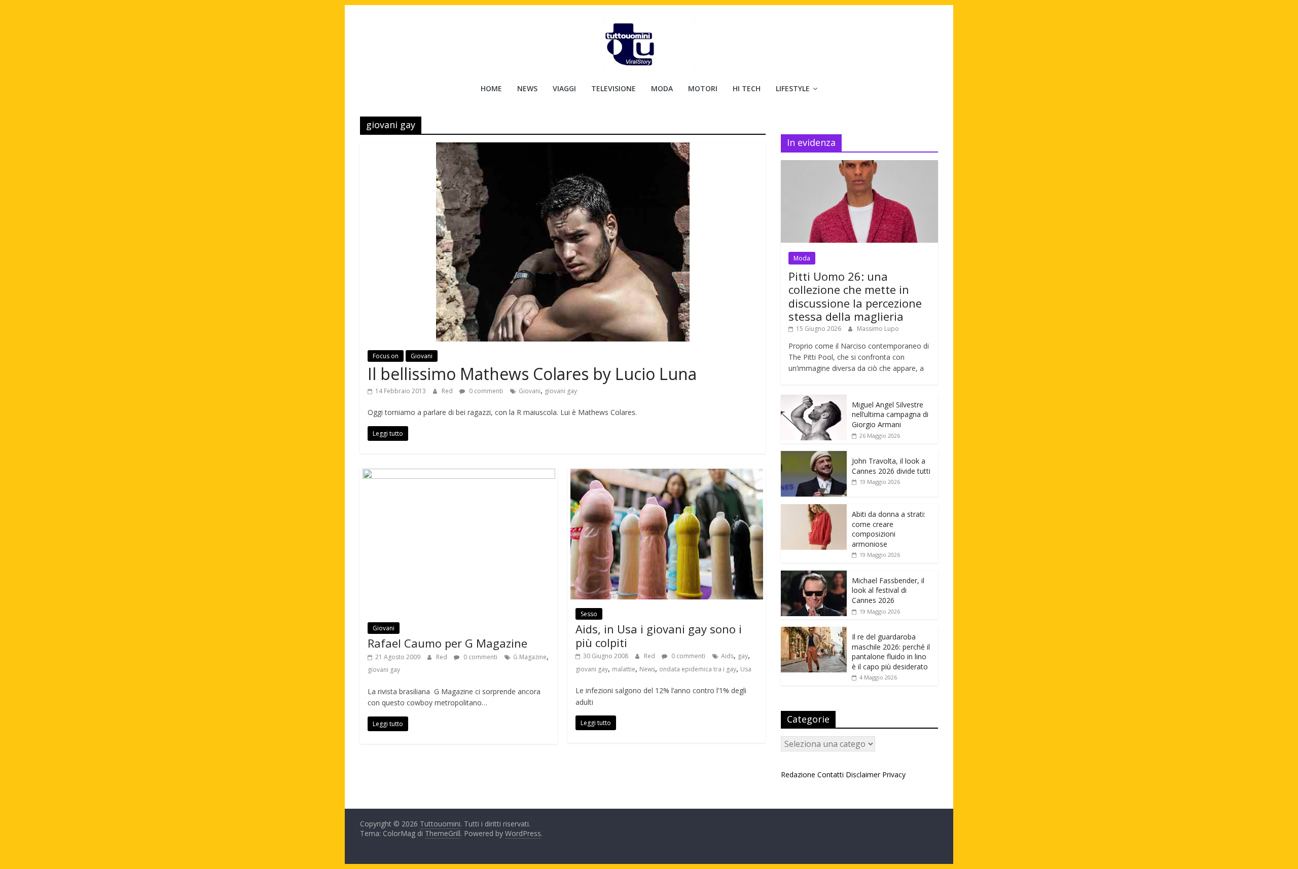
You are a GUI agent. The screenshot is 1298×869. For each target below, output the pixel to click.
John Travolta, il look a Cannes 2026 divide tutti (891, 466)
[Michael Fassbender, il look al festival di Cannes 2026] (814, 576)
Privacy (894, 774)
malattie (623, 669)
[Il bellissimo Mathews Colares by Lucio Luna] (563, 148)
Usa (745, 669)
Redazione (798, 774)
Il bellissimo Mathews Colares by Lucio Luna (532, 374)
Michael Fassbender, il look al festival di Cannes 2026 (888, 590)
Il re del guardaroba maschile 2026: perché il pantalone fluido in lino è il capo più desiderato (891, 651)
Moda (662, 88)
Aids (727, 656)
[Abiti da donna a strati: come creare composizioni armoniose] (814, 509)
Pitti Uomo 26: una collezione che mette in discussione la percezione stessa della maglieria (855, 296)
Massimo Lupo (878, 328)
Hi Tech (747, 88)
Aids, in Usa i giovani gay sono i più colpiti (658, 635)
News (527, 88)
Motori (702, 88)
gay (743, 656)
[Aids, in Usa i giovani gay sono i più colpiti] (666, 474)
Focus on (386, 356)
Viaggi (564, 88)
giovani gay (561, 391)
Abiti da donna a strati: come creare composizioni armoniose (888, 529)
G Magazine (530, 657)
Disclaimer (863, 774)
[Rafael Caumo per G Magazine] (459, 474)
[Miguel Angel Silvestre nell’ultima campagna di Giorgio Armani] (814, 400)
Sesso (589, 614)
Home (491, 88)
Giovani (421, 356)
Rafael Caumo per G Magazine (447, 643)
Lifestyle (793, 88)
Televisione (613, 88)
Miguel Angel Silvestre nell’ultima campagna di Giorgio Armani (890, 414)
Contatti (830, 774)
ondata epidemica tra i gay (697, 669)
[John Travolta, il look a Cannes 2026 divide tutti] (814, 456)
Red (448, 391)
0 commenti (485, 391)
